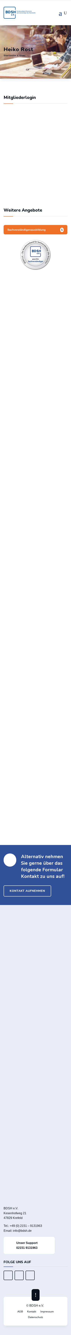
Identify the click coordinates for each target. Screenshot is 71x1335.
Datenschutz (35, 1317)
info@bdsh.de (22, 1230)
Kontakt (31, 1311)
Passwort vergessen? (35, 194)
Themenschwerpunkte (35, 723)
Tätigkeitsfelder (29, 764)
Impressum (47, 1311)
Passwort (14, 156)
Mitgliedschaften (29, 791)
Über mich (19, 697)
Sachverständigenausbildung (26, 229)
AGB (20, 1311)
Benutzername (17, 139)
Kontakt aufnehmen (27, 891)
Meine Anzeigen (35, 819)
